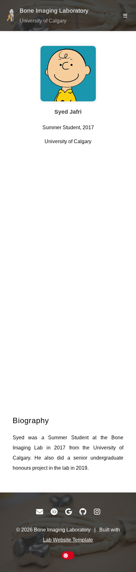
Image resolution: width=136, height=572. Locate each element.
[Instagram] (97, 512)
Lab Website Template (68, 540)
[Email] (39, 512)
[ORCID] (54, 512)
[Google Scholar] (68, 512)
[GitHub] (83, 512)
